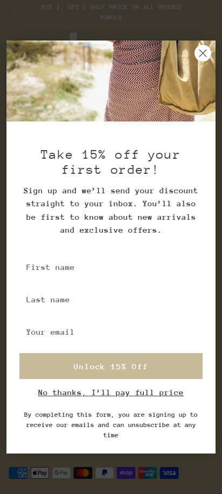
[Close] (203, 53)
